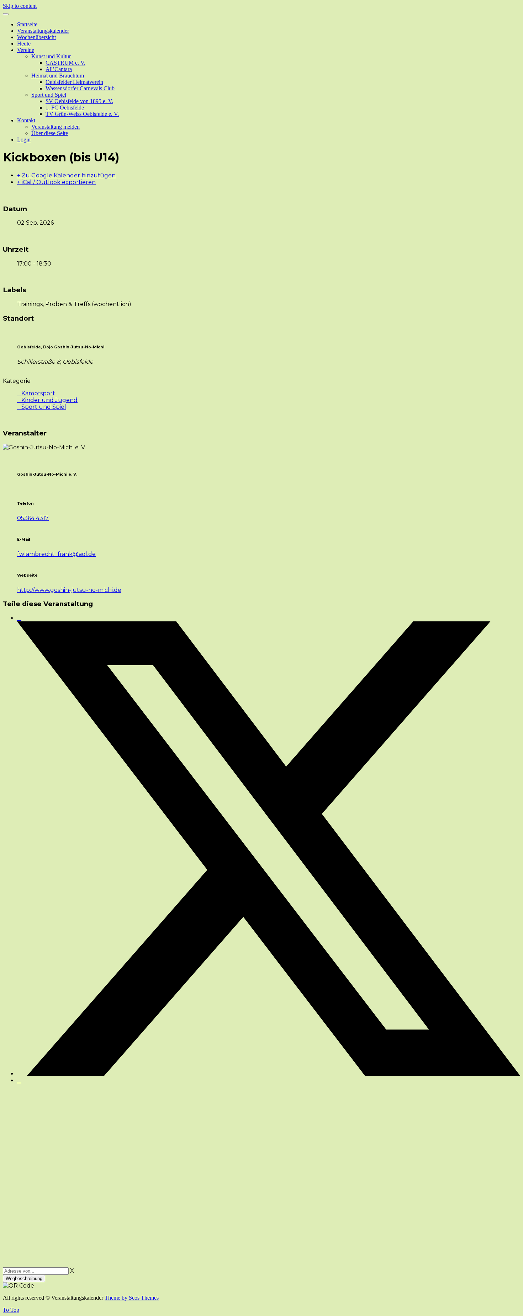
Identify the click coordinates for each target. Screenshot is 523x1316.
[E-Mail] (19, 1080)
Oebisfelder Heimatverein (74, 82)
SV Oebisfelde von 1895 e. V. (79, 101)
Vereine (25, 50)
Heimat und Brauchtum (57, 76)
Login (24, 140)
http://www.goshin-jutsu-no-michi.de (69, 590)
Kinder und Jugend (49, 400)
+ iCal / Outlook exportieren (56, 182)
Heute (24, 44)
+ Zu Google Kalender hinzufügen (66, 175)
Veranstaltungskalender (43, 31)
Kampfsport (38, 393)
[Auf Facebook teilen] (19, 618)
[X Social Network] (268, 1073)
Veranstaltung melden (55, 127)
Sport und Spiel (48, 95)
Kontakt (26, 120)
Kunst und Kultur (51, 56)
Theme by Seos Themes (132, 1298)
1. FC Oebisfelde (65, 108)
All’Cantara (59, 69)
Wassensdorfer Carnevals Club (80, 88)
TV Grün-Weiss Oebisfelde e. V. (82, 114)
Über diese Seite (49, 133)
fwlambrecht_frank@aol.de (56, 554)
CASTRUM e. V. (65, 63)
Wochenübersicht (36, 37)
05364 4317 (33, 518)
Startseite (27, 24)
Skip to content (20, 6)
